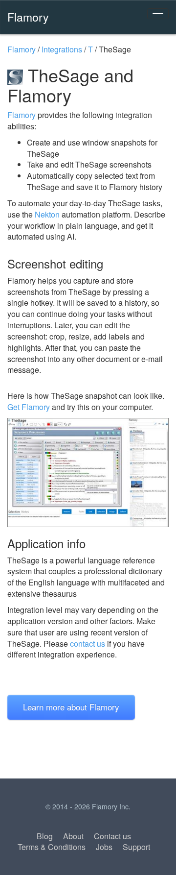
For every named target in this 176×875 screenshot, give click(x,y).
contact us (87, 643)
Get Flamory (28, 407)
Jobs (104, 846)
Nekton (47, 214)
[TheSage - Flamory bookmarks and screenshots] (88, 472)
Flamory (28, 16)
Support (136, 846)
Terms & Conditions (52, 846)
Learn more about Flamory (71, 707)
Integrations (62, 49)
